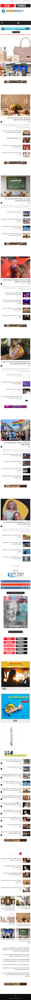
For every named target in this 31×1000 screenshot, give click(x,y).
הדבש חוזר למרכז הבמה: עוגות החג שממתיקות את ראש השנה (18, 119)
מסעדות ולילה (2, 69)
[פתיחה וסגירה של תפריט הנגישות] (3, 11)
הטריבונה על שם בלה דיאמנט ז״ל (14, 211)
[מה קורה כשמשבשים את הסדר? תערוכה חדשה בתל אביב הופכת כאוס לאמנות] (26, 833)
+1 (2, 584)
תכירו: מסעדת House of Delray (14, 138)
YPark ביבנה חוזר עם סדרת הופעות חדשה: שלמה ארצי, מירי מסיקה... (16, 281)
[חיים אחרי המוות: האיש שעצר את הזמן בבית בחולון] (26, 317)
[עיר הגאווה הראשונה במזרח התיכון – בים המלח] (26, 463)
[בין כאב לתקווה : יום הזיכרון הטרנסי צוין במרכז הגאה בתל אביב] (26, 470)
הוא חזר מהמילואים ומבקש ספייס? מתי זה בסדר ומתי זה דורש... (16, 523)
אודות (20, 1)
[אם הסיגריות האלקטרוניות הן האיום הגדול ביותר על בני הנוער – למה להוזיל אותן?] (26, 559)
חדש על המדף (12, 924)
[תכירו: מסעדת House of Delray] (26, 140)
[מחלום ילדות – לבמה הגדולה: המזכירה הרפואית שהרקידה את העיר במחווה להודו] (26, 294)
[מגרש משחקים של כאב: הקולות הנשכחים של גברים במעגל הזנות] (26, 478)
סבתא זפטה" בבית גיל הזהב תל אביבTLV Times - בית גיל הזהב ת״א (15, 968)
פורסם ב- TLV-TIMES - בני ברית (23, 964)
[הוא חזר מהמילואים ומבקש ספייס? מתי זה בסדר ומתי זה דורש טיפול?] (15, 509)
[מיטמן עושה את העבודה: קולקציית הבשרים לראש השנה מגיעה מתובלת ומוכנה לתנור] (8, 901)
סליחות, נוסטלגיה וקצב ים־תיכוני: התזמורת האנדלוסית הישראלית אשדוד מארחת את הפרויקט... (12, 302)
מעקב (3, 587)
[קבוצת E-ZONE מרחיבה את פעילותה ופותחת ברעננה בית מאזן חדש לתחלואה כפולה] (26, 805)
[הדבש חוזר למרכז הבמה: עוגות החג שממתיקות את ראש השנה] (15, 105)
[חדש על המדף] (15, 49)
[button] (2, 23)
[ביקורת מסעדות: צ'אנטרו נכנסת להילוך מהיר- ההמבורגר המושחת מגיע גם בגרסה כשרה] (26, 132)
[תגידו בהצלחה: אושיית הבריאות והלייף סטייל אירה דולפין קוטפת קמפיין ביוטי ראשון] (15, 349)
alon (29, 61)
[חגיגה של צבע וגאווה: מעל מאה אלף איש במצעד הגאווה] (15, 430)
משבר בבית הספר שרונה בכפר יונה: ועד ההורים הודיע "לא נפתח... (17, 200)
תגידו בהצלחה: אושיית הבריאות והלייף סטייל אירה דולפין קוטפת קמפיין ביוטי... (15, 363)
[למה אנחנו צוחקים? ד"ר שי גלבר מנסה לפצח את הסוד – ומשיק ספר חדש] (26, 537)
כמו (2, 581)
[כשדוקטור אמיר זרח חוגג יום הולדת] (26, 391)
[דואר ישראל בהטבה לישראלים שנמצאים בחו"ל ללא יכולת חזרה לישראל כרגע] (26, 398)
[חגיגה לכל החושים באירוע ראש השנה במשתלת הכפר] (26, 889)
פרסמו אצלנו (12, 1)
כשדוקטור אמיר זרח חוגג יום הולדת (14, 389)
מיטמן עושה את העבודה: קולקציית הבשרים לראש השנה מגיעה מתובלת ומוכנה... (8, 908)
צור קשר (16, 1)
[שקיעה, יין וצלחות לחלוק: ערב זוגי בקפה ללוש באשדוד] (26, 154)
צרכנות (28, 56)
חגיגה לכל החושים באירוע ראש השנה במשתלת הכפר (15, 34)
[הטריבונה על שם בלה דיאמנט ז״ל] (18, 72)
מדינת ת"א (27, 72)
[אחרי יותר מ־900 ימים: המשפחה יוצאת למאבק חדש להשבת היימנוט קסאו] (26, 819)
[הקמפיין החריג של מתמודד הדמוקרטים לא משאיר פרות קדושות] (26, 544)
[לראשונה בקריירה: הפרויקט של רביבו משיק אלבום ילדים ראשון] (26, 310)
